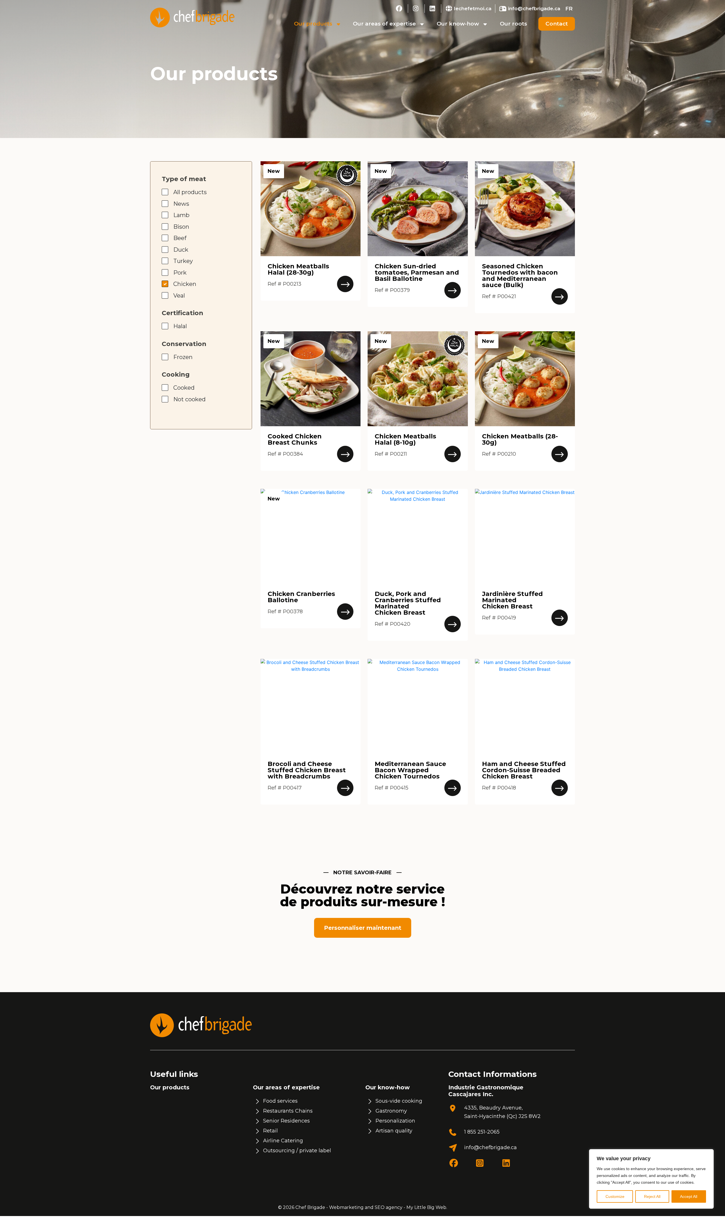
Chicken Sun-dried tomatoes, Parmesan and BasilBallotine (417, 272)
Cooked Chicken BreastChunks (295, 439)
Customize (614, 1196)
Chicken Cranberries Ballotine (301, 597)
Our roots (513, 23)
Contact (556, 23)
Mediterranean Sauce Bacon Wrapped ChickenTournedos (410, 770)
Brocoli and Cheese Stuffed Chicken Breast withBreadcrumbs (307, 770)
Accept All (688, 1196)
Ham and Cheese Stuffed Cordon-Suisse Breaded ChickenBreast (524, 770)
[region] (651, 1179)
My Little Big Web (426, 1207)
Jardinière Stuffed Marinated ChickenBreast (512, 600)
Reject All (652, 1196)
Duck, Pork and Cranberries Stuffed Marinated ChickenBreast (408, 603)
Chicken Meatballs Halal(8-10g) (405, 439)
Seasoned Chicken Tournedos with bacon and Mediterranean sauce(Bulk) (520, 275)
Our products (313, 23)
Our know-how (458, 23)
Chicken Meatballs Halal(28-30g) (298, 269)
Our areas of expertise (384, 23)
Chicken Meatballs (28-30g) (520, 439)
